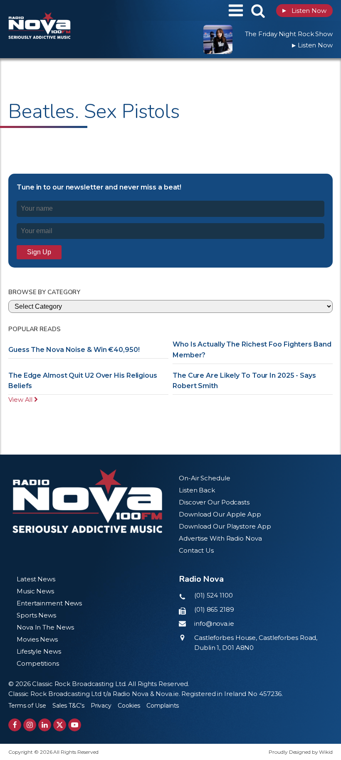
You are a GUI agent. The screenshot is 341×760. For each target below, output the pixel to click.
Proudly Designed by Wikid (301, 752)
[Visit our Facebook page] (14, 724)
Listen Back (197, 490)
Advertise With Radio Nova (220, 538)
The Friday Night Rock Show (289, 34)
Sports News (36, 615)
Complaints (162, 705)
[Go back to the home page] (60, 10)
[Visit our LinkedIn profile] (44, 724)
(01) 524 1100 (213, 595)
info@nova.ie (214, 623)
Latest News (36, 579)
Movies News (37, 639)
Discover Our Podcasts (214, 502)
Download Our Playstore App (225, 526)
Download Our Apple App (220, 514)
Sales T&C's (68, 705)
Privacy (101, 705)
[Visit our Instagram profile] (29, 724)
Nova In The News (45, 627)
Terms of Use (27, 705)
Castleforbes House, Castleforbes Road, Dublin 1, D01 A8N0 (255, 643)
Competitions (38, 663)
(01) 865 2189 (214, 609)
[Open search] (258, 10)
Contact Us (196, 550)
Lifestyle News (39, 651)
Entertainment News (49, 603)
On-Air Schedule (204, 478)
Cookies (129, 705)
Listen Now (304, 11)
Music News (35, 591)
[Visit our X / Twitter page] (59, 724)
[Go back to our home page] (87, 501)
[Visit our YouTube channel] (74, 724)
